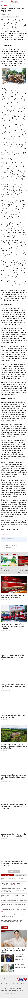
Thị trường (6, 5)
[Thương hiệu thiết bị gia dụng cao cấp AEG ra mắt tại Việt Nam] (14, 584)
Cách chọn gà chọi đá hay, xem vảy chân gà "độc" (13, 904)
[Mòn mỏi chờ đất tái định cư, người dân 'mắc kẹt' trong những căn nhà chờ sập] (7, 958)
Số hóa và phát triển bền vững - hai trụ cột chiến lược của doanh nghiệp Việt (13, 806)
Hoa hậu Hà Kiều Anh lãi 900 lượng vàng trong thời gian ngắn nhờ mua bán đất (13, 950)
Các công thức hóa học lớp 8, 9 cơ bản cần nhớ (13, 909)
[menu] (1, 1)
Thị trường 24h (5, 599)
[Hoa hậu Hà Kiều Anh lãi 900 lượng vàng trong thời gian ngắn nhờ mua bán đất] (14, 938)
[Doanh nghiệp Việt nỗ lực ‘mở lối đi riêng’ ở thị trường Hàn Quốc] (14, 823)
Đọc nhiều (7, 875)
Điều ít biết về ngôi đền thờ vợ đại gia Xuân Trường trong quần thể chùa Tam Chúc (12, 920)
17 (14, 885)
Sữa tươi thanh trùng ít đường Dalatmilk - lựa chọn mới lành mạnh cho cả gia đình (14, 746)
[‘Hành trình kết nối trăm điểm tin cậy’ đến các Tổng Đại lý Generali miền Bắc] (14, 613)
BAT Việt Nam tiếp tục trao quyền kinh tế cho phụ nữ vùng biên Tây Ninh (13, 686)
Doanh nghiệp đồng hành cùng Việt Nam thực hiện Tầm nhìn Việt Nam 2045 (13, 777)
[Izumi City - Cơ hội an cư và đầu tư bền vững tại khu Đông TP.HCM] (14, 644)
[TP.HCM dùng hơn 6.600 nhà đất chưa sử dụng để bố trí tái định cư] (7, 968)
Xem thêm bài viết (14, 871)
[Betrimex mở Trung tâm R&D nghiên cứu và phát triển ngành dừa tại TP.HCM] (14, 850)
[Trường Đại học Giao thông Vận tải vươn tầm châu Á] (9, 561)
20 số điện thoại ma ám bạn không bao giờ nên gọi (14, 900)
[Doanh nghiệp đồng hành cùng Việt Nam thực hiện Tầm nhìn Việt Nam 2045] (14, 764)
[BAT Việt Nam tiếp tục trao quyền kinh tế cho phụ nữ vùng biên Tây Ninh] (14, 673)
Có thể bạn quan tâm (9, 554)
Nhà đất (3, 659)
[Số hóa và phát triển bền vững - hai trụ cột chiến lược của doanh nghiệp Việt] (14, 793)
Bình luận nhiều (20, 875)
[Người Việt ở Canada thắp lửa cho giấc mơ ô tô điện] (14, 704)
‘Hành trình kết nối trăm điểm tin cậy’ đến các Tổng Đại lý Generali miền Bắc (13, 626)
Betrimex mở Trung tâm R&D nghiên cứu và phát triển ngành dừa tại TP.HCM (14, 863)
